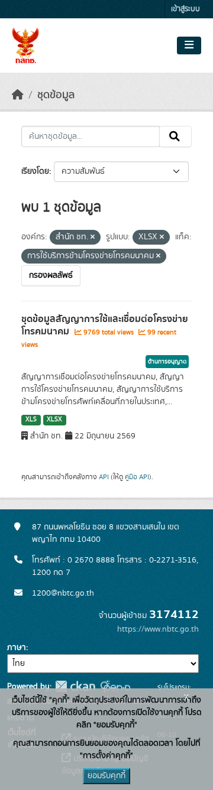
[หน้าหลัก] (18, 95)
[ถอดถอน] (93, 237)
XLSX (54, 419)
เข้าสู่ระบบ (185, 9)
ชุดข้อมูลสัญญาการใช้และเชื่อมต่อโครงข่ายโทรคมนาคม (104, 325)
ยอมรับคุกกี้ (106, 776)
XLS (31, 419)
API (104, 477)
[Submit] (175, 136)
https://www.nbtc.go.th (158, 629)
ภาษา (16, 648)
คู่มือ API (137, 477)
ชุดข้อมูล (56, 95)
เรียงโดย (35, 171)
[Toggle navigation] (189, 45)
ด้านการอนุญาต (167, 361)
